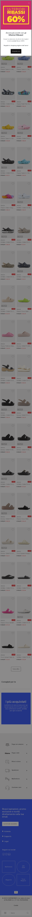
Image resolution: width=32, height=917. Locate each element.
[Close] (29, 3)
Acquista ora (16, 51)
